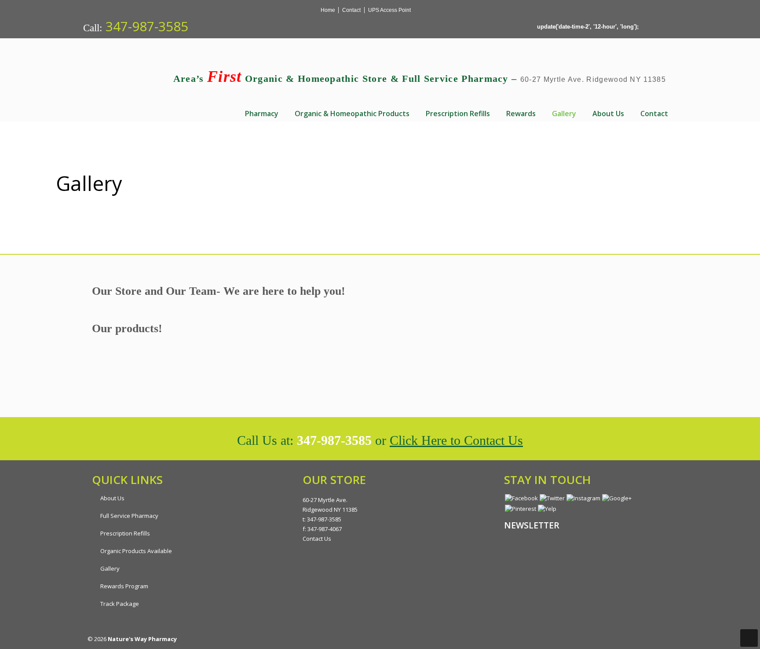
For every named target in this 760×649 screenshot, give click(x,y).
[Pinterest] (487, 10)
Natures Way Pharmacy (150, 77)
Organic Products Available (136, 551)
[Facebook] (442, 10)
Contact (351, 10)
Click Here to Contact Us (456, 440)
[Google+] (469, 10)
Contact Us (317, 539)
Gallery (110, 568)
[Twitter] (451, 10)
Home (328, 10)
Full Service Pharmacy (129, 516)
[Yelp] (478, 10)
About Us (112, 498)
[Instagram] (460, 10)
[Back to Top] (749, 638)
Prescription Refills (125, 533)
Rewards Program (124, 586)
